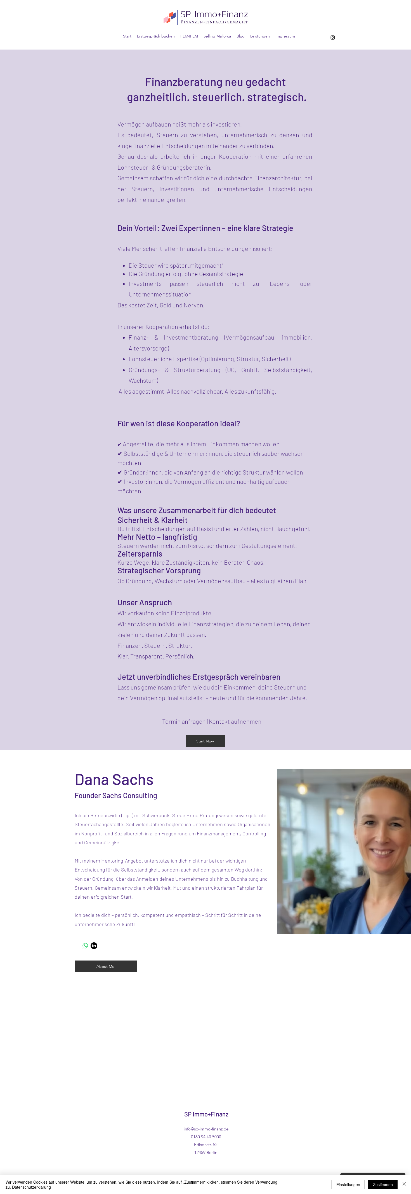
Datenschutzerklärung (31, 1187)
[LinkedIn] (94, 945)
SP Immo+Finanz (206, 1114)
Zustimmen (383, 1184)
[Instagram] (333, 37)
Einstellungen (348, 1184)
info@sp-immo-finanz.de (206, 1129)
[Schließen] (404, 1184)
